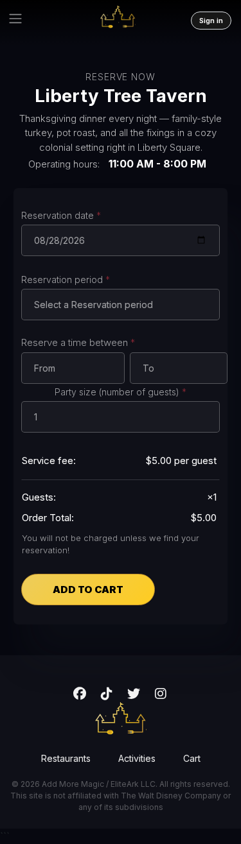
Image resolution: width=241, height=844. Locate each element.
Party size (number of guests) (120, 391)
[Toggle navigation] (15, 18)
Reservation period (65, 279)
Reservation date (61, 215)
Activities (137, 758)
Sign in (211, 20)
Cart (192, 758)
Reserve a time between (78, 342)
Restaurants (66, 758)
